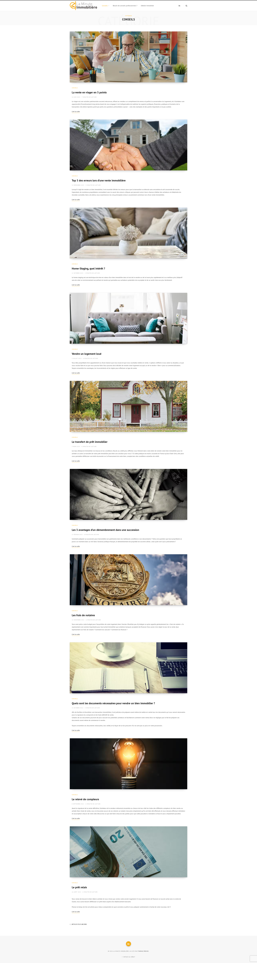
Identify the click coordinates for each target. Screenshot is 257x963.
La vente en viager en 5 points (89, 92)
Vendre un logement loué (86, 353)
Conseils (75, 88)
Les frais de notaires (83, 615)
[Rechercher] (185, 6)
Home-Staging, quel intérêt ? (88, 268)
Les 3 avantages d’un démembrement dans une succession (105, 530)
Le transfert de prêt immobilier (89, 441)
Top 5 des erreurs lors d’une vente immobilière (99, 180)
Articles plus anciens (79, 924)
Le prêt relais (79, 887)
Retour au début (129, 957)
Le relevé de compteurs (85, 799)
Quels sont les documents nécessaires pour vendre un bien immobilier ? (113, 703)
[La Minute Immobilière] (83, 5)
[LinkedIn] (128, 943)
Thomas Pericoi (143, 951)
